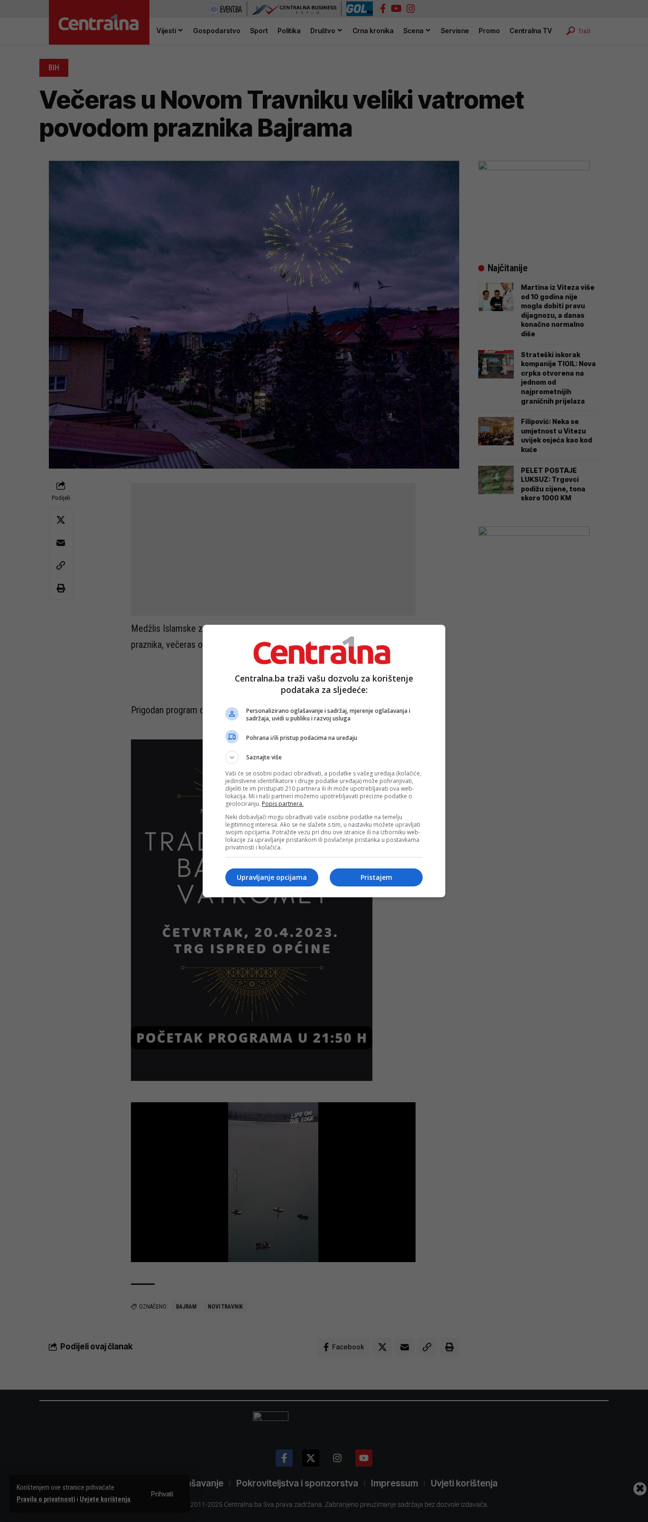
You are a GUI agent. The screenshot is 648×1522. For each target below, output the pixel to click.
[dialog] (324, 761)
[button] (324, 757)
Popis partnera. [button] (283, 804)
